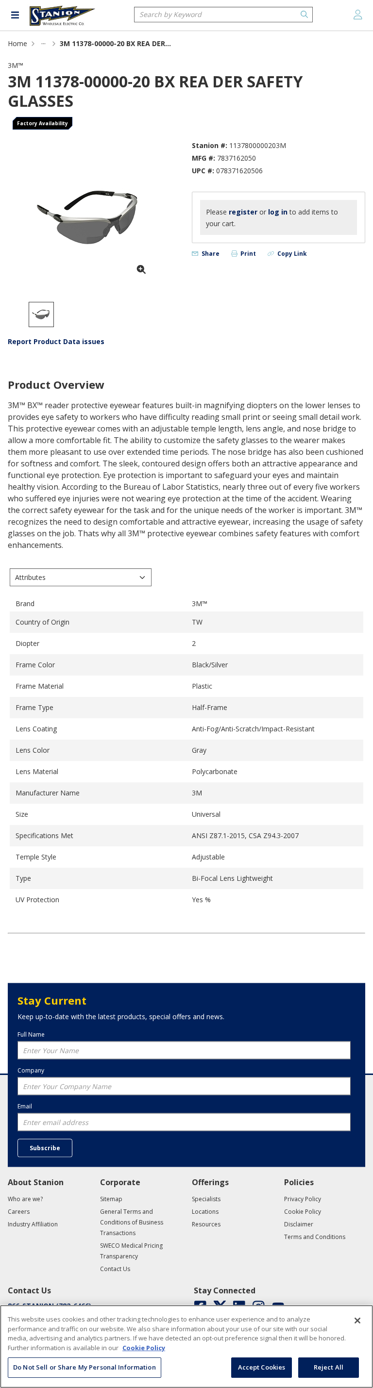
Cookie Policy (143, 1347)
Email (24, 1106)
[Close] (357, 1320)
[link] (43, 43)
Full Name (31, 1034)
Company (30, 1070)
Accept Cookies (262, 1367)
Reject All (328, 1367)
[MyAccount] (358, 14)
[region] (186, 1346)
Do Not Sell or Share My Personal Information (84, 1367)
